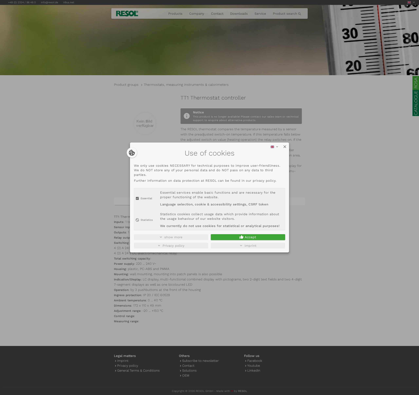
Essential (146, 198)
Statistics (147, 219)
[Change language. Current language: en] (275, 146)
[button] (284, 146)
